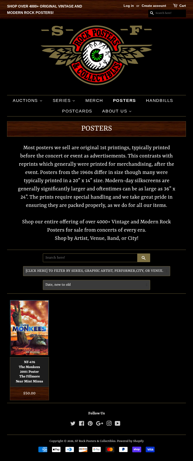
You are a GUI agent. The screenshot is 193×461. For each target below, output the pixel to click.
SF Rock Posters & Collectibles (95, 441)
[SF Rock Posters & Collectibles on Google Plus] (99, 424)
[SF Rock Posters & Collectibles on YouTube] (117, 424)
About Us (115, 111)
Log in (129, 6)
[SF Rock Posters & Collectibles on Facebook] (81, 424)
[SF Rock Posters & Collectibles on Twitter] (73, 424)
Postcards (77, 111)
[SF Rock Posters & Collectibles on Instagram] (109, 424)
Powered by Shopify (130, 441)
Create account (154, 6)
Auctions (26, 100)
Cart (182, 6)
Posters (124, 100)
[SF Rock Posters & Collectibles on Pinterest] (90, 424)
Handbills (159, 100)
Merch (94, 100)
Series (62, 100)
